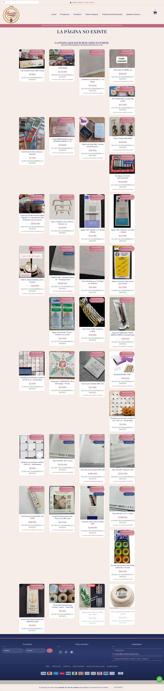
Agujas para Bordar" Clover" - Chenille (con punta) (62, 333)
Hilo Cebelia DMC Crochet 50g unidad (123, 100)
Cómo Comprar (91, 14)
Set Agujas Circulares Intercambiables (122, 177)
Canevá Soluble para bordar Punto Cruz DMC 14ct (62, 517)
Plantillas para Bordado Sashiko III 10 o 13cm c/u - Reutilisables (123, 419)
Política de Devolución (112, 14)
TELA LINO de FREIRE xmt (123, 70)
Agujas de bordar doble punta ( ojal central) (123, 282)
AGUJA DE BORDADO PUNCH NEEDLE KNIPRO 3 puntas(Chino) (123, 334)
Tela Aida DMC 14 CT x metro (122, 514)
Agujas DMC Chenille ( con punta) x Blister (93, 231)
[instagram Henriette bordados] (60, 652)
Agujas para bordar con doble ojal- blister (92, 613)
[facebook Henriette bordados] (66, 652)
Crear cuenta (77, 2)
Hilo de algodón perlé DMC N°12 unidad (122, 613)
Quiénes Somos (133, 14)
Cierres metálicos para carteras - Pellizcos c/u (62, 223)
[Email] (72, 652)
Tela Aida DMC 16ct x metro (63, 461)
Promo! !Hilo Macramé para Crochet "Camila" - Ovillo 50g (62, 606)
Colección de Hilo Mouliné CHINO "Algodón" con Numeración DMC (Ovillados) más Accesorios (32, 217)
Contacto (77, 14)
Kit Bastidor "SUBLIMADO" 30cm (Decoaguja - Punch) (62, 382)
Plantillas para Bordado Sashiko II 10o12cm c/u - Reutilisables (32, 379)
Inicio (54, 14)
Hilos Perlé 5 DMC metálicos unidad (93, 330)
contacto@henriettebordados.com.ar (126, 654)
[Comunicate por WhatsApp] (159, 679)
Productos (65, 14)
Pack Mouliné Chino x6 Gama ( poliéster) (32, 153)
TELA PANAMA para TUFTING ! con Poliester (93, 282)
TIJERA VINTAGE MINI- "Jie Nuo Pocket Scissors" (93, 145)
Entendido (118, 687)
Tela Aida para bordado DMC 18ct (93, 470)
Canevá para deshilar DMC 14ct (92, 384)
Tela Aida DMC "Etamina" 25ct (123, 470)
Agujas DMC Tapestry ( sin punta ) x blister (122, 231)
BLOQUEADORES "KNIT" (123, 375)
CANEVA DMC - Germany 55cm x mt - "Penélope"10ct (62, 278)
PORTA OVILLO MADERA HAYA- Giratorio (32, 281)
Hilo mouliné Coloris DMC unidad (32, 71)
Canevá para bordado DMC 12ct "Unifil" (32, 517)
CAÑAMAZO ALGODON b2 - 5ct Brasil (92, 80)
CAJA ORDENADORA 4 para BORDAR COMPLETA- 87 (62, 140)
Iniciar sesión (89, 2)
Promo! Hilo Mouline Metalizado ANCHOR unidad (32, 620)
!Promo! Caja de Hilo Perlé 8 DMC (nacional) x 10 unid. (123, 566)
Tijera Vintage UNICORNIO (122, 138)
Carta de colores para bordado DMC (93, 523)
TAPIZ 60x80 (62, 68)
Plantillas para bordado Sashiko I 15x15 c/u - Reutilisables (32, 463)
